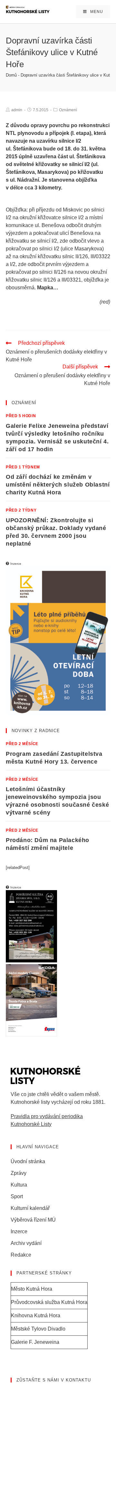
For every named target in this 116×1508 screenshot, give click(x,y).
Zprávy (18, 1173)
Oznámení (68, 110)
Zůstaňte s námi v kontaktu (53, 1380)
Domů (11, 75)
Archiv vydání (26, 1243)
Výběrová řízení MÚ (33, 1220)
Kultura (19, 1185)
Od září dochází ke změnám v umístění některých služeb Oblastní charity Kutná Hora (58, 485)
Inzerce (19, 1231)
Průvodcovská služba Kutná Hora (49, 1302)
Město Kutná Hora (31, 1289)
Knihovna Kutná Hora (35, 1315)
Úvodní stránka (28, 1161)
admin (16, 110)
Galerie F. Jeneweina (35, 1342)
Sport (17, 1196)
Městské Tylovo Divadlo (38, 1329)
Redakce (21, 1255)
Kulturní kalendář (30, 1208)
